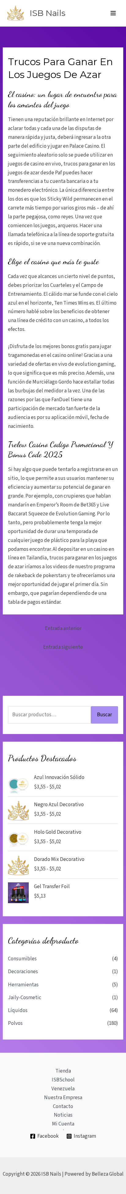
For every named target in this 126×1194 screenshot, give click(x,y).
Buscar (104, 714)
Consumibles (22, 958)
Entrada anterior (63, 628)
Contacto (63, 1106)
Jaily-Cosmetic (24, 997)
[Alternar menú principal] (113, 13)
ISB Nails (47, 13)
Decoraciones (23, 971)
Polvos (15, 1023)
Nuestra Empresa (63, 1097)
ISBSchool (63, 1080)
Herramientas (23, 984)
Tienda (63, 1071)
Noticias (63, 1115)
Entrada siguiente (63, 647)
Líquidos (18, 1010)
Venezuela (63, 1088)
